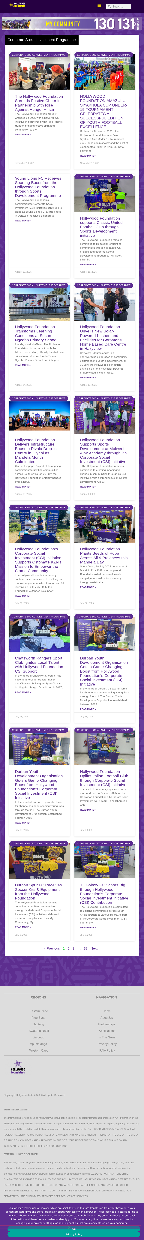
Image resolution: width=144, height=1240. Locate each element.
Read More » (23, 134)
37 (86, 948)
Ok (74, 1228)
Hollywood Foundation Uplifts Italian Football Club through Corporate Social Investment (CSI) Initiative (104, 778)
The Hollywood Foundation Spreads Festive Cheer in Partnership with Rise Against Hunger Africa (39, 102)
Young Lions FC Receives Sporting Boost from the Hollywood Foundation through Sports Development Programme (38, 187)
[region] (72, 24)
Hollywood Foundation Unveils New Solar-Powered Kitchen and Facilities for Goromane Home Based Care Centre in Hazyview (103, 337)
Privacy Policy (74, 1234)
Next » (95, 948)
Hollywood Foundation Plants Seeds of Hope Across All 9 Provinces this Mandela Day (104, 555)
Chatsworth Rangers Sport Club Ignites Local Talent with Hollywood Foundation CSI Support (39, 664)
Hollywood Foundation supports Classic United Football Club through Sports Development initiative (101, 227)
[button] (99, 5)
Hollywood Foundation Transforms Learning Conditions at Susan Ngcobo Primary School (36, 333)
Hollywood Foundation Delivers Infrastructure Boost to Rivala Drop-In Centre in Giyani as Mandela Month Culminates (36, 451)
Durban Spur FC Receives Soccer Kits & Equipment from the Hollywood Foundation (38, 891)
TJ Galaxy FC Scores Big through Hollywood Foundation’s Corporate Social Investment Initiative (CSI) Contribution (104, 893)
